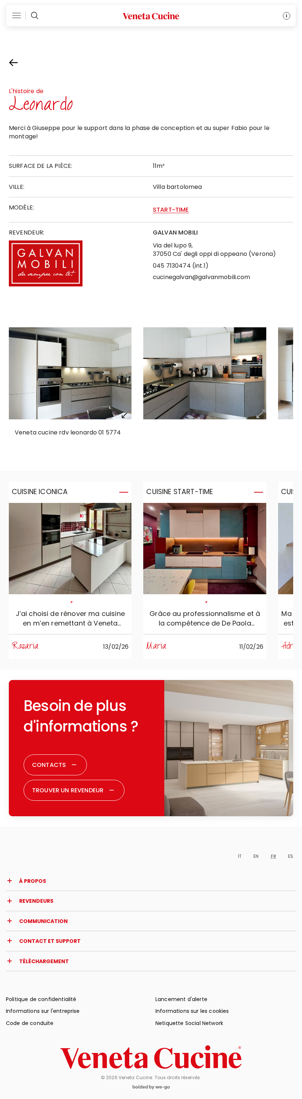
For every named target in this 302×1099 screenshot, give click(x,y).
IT (240, 856)
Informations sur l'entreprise (43, 1011)
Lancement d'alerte (181, 999)
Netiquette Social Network (189, 1023)
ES (290, 856)
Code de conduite (30, 1023)
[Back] (20, 63)
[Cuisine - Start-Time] (204, 548)
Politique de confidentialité (41, 999)
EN (256, 856)
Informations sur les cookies (192, 1011)
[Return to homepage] (151, 1057)
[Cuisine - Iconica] (70, 548)
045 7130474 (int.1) (180, 265)
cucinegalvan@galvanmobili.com (201, 277)
